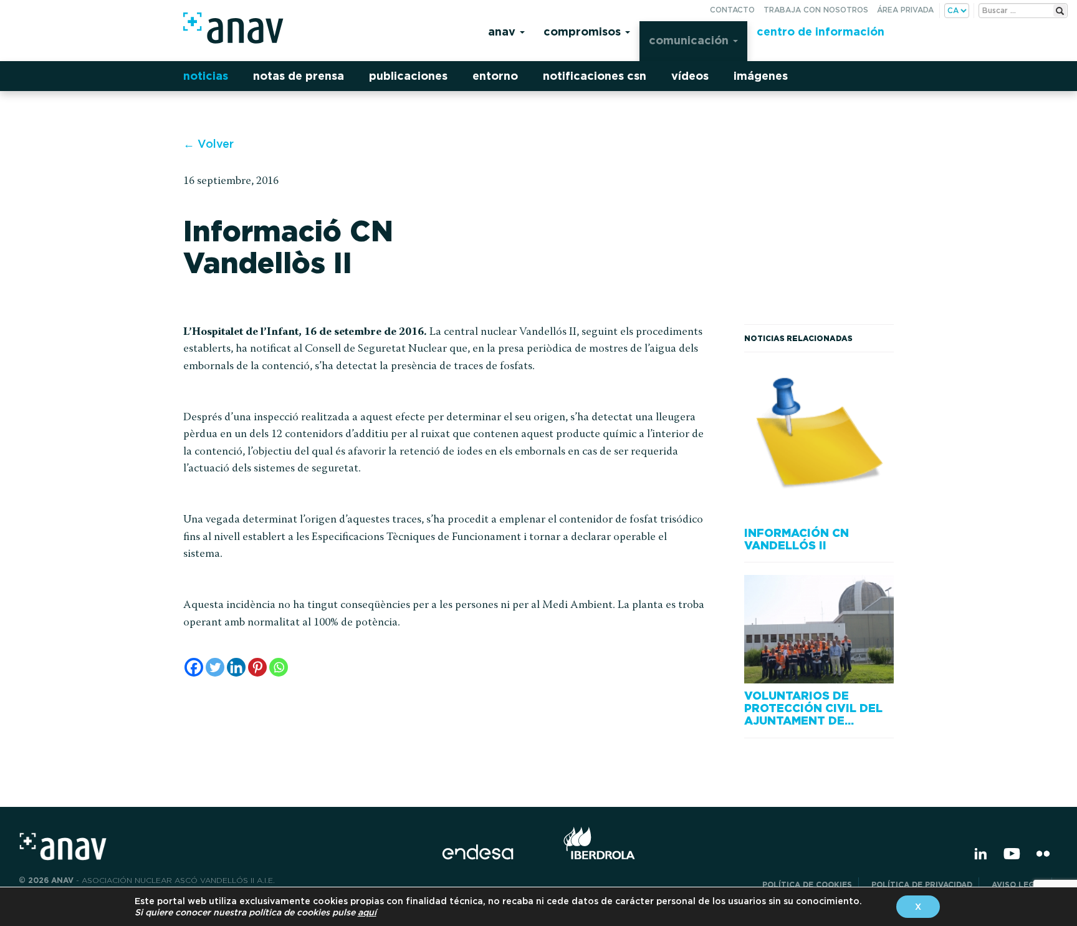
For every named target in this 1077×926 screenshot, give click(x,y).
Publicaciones (408, 75)
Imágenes (761, 75)
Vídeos (690, 75)
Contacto (732, 10)
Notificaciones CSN (594, 75)
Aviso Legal (1018, 884)
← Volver (208, 143)
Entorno (495, 75)
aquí (367, 912)
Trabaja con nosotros (815, 10)
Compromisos (583, 31)
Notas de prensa (298, 75)
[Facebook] (193, 667)
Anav (503, 31)
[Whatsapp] (278, 667)
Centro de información (820, 31)
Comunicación (690, 40)
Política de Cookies (807, 884)
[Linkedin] (236, 667)
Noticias (205, 75)
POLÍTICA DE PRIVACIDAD (921, 884)
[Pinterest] (257, 667)
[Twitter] (215, 667)
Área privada (905, 10)
